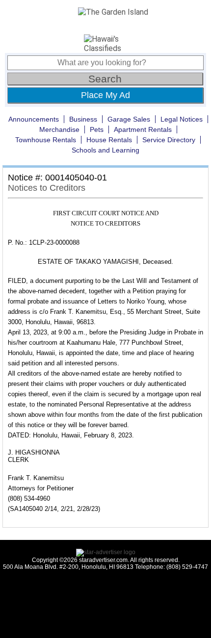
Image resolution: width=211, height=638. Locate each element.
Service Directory (168, 140)
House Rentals (109, 140)
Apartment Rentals (143, 129)
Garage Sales (128, 119)
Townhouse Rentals (45, 140)
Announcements (33, 119)
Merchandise (59, 129)
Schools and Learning (105, 150)
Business (83, 119)
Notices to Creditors (46, 188)
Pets (97, 129)
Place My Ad (105, 95)
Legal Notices (181, 119)
